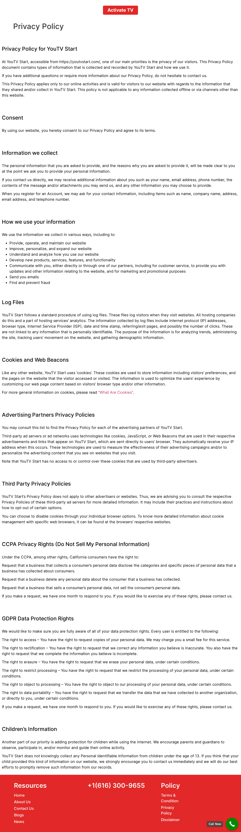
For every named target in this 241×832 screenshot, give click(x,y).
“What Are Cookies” (115, 392)
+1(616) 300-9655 (116, 785)
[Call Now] (232, 824)
